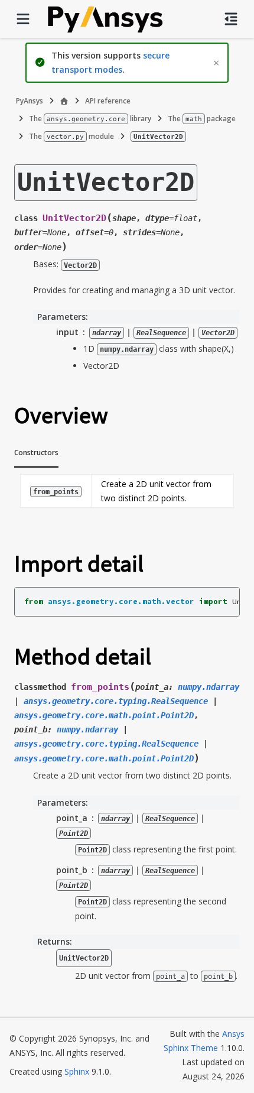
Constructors (36, 452)
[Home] (64, 101)
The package (202, 118)
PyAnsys (29, 101)
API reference (108, 101)
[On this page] (231, 19)
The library (90, 118)
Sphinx (76, 1071)
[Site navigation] (23, 19)
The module (71, 136)
